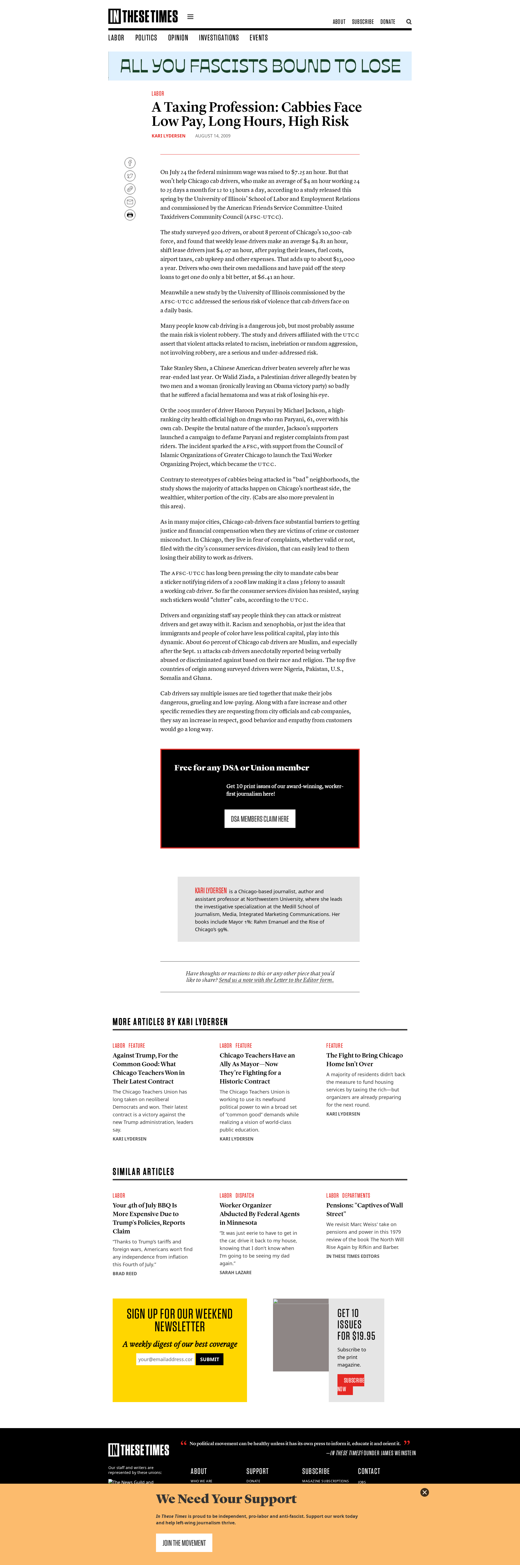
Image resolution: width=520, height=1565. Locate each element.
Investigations (219, 37)
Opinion (178, 37)
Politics (146, 37)
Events (259, 37)
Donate (388, 21)
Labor (116, 37)
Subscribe (363, 21)
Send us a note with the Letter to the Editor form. (276, 980)
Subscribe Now (350, 1384)
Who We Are (202, 1481)
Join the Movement (184, 1543)
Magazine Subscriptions (325, 1481)
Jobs (362, 1482)
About (339, 21)
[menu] (190, 17)
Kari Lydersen (169, 136)
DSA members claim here (260, 819)
